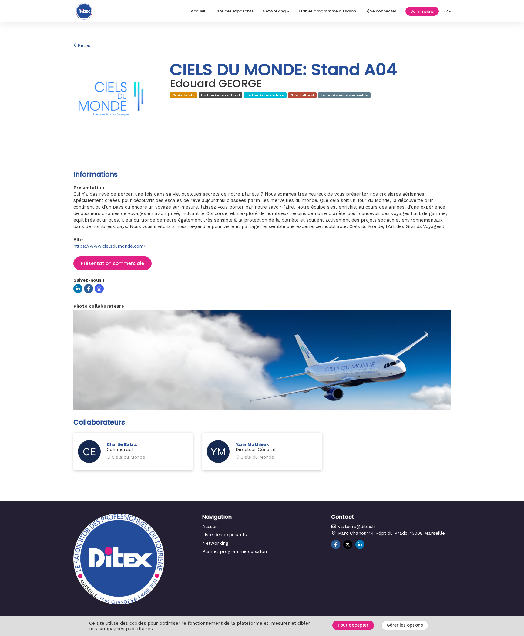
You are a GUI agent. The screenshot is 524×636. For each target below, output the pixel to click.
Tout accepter (353, 625)
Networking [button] (275, 11)
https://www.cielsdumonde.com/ (109, 246)
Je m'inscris (422, 11)
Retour (84, 45)
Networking (215, 543)
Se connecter (382, 11)
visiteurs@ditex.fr (356, 526)
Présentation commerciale (112, 263)
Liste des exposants (234, 11)
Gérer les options (405, 625)
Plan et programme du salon (327, 11)
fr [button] (445, 11)
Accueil (198, 11)
